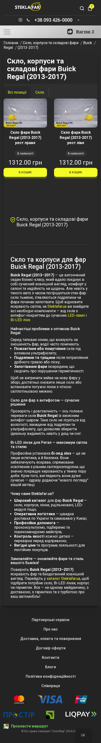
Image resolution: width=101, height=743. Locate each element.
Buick (87, 43)
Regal (8, 47)
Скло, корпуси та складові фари (50, 43)
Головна (11, 43)
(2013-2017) (28, 47)
